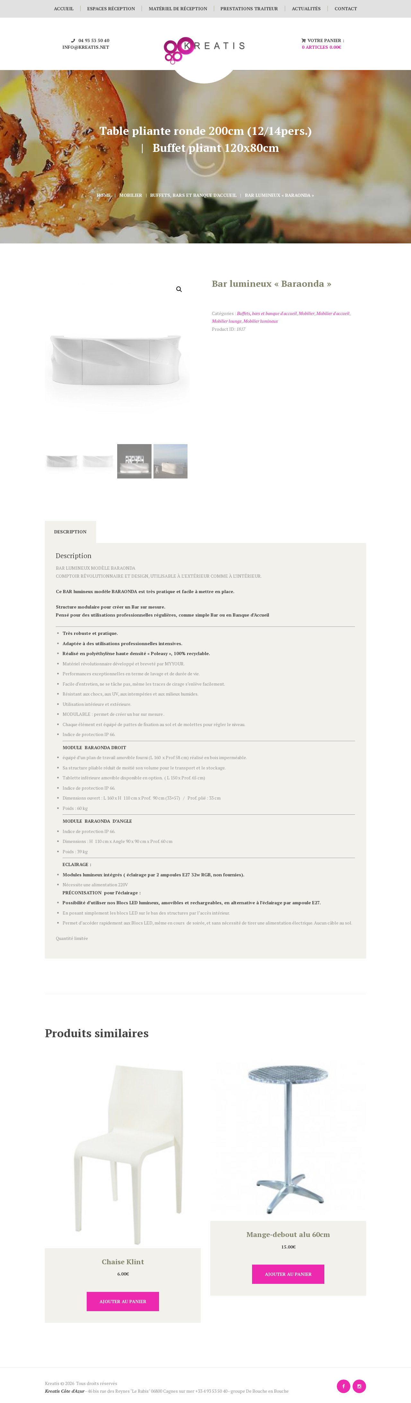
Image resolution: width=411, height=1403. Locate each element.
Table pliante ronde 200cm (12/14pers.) (205, 130)
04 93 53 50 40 (93, 40)
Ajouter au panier (123, 1301)
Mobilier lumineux (260, 321)
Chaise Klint (123, 1261)
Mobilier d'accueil (332, 313)
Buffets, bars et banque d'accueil (193, 195)
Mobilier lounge (226, 321)
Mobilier (130, 195)
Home (104, 195)
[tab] (70, 532)
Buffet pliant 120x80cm (216, 147)
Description (70, 532)
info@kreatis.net (85, 47)
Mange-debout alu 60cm (288, 1234)
